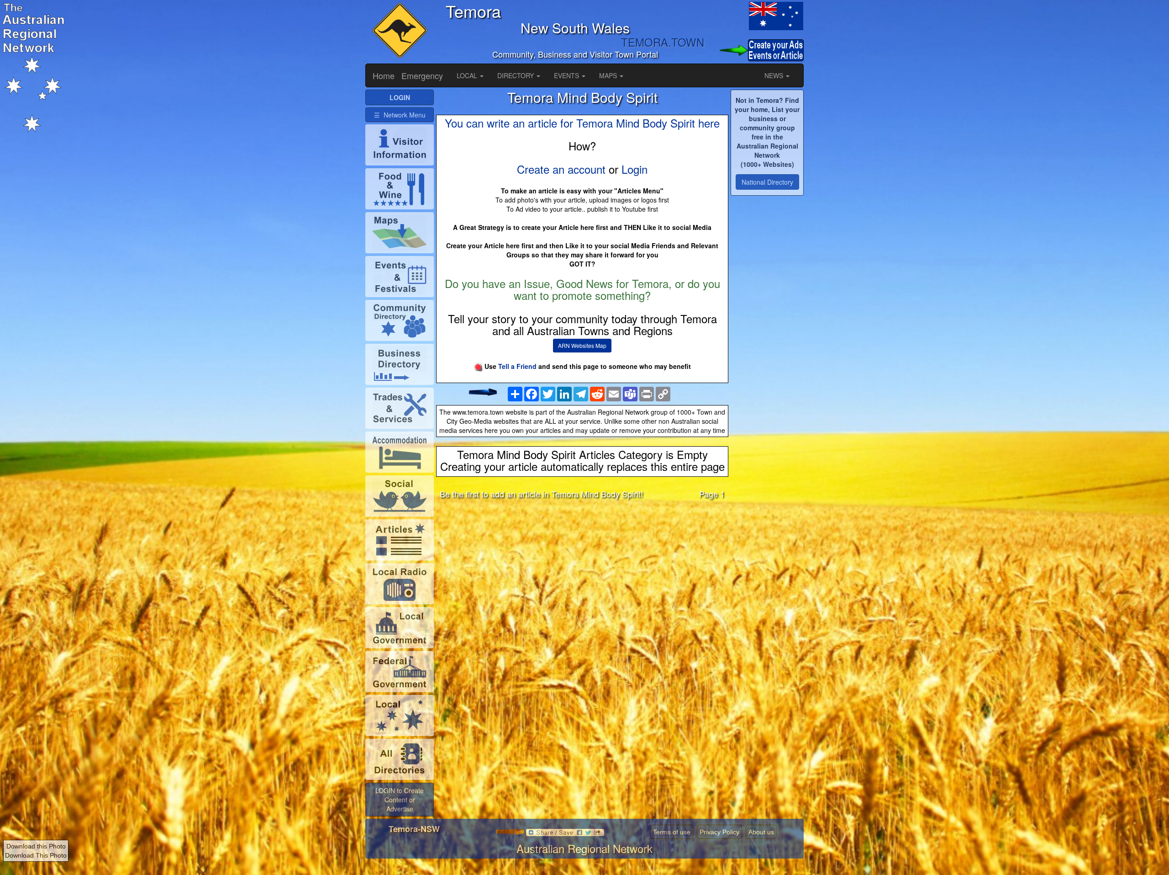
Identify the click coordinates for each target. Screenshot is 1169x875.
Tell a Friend (517, 366)
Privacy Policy (719, 832)
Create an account (561, 169)
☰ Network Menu (400, 114)
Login (634, 169)
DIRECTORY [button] (516, 75)
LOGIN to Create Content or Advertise (399, 799)
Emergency (422, 75)
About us (761, 832)
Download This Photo (36, 855)
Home (384, 75)
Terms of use (671, 832)
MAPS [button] (609, 75)
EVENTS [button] (567, 75)
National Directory (767, 182)
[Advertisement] (582, 578)
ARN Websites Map (582, 345)
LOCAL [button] (468, 75)
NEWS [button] (774, 75)
